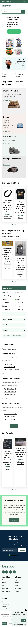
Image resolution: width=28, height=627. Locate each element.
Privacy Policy (5, 609)
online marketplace (19, 505)
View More (14, 426)
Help (24, 1)
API (3, 585)
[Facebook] (3, 572)
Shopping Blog (6, 591)
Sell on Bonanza (6, 1)
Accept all (4, 623)
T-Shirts (20, 218)
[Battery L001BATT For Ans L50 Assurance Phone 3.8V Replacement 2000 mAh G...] (8, 462)
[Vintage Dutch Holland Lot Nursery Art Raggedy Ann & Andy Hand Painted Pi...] (8, 259)
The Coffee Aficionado (11, 369)
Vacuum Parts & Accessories (7, 217)
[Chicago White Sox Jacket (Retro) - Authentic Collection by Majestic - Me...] (20, 259)
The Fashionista (9, 394)
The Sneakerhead (10, 392)
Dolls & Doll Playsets (7, 265)
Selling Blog (5, 588)
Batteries (7, 469)
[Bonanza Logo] (6, 6)
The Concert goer (10, 419)
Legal (16, 580)
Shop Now (6, 100)
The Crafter (8, 364)
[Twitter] (6, 572)
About (3, 580)
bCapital (17, 591)
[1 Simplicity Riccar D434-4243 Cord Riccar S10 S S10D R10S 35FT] (8, 204)
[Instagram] (14, 572)
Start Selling (14, 520)
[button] (12, 224)
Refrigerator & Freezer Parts (20, 463)
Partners (17, 582)
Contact (4, 594)
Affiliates (4, 582)
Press (16, 585)
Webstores (18, 588)
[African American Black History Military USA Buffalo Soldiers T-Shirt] (20, 204)
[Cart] (18, 6)
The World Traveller (10, 414)
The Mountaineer (10, 416)
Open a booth (20, 512)
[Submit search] (23, 12)
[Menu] (25, 6)
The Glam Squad (10, 389)
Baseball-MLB (20, 274)
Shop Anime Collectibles (14, 32)
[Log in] (21, 6)
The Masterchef (9, 367)
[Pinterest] (10, 572)
